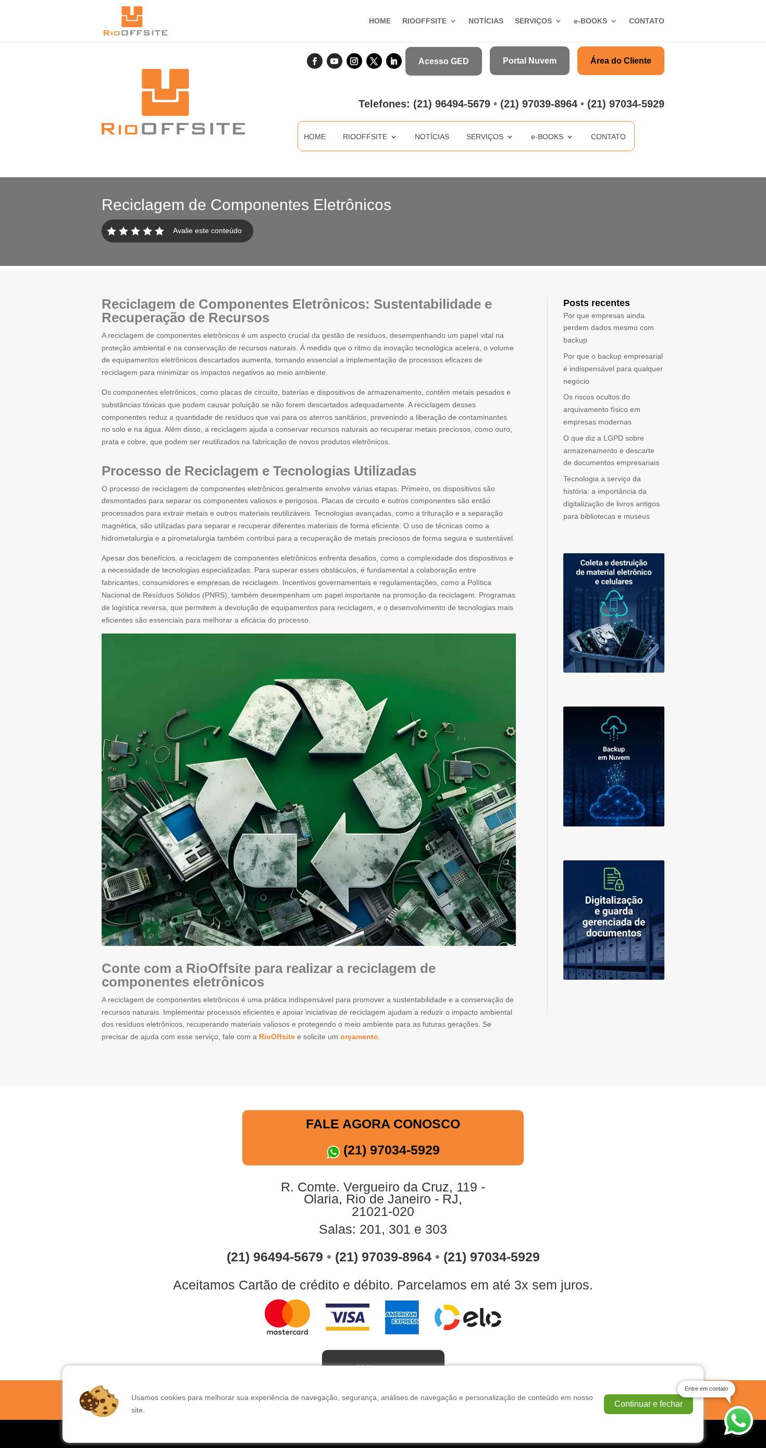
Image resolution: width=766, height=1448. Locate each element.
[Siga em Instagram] (354, 61)
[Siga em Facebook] (315, 61)
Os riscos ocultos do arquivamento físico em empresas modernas (601, 409)
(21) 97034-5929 (625, 103)
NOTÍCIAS (485, 21)
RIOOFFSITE (424, 21)
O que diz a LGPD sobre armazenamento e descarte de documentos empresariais (611, 450)
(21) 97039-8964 (538, 103)
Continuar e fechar (648, 1404)
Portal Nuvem (530, 60)
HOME (380, 21)
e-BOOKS (590, 21)
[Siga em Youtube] (334, 61)
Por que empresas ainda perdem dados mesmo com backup (608, 328)
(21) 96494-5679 (451, 103)
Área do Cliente (620, 60)
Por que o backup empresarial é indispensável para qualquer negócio (613, 368)
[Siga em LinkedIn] (394, 61)
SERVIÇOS (533, 21)
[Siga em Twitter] (374, 61)
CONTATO (646, 21)
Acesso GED (443, 61)
